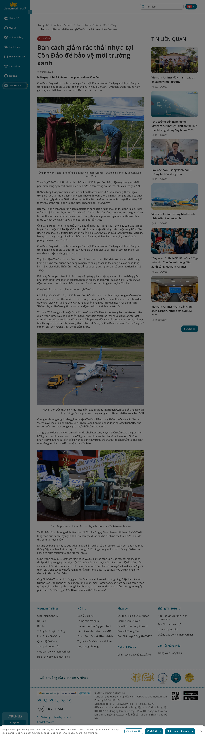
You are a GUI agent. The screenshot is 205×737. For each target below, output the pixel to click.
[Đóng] (201, 731)
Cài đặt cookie (133, 731)
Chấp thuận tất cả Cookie (180, 731)
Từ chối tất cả (154, 731)
